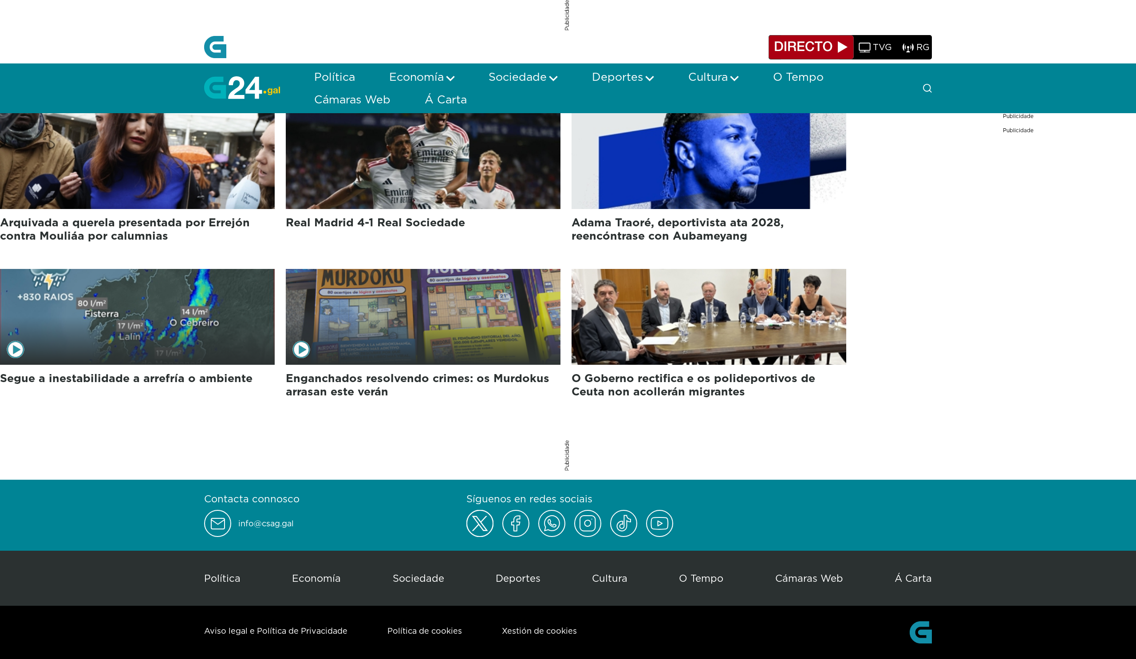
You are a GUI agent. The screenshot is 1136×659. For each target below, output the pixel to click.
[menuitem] (334, 77)
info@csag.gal (266, 524)
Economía (316, 578)
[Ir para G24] (242, 87)
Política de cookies (424, 630)
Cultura (609, 578)
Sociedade (418, 578)
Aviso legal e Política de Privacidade (275, 630)
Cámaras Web (809, 578)
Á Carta (913, 578)
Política (222, 578)
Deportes (518, 578)
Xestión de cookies (539, 630)
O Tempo (701, 578)
